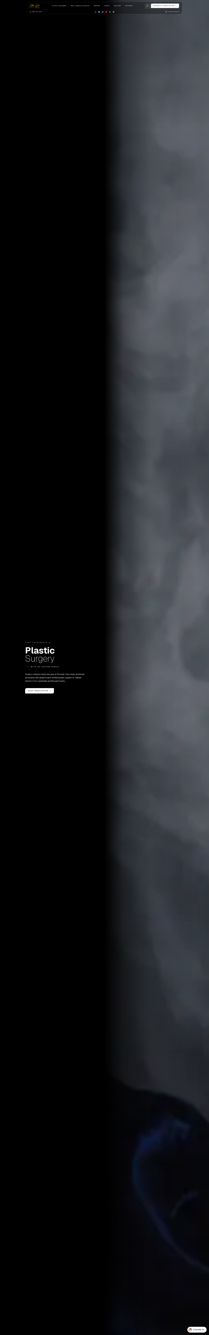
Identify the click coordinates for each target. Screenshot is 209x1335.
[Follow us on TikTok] (103, 12)
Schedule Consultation (163, 5)
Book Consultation (38, 691)
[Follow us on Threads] (113, 12)
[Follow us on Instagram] (95, 12)
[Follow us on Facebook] (99, 12)
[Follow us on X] (110, 12)
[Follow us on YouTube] (106, 12)
